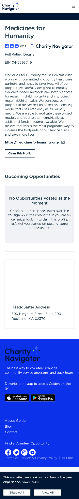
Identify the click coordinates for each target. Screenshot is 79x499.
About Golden (16, 420)
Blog (8, 426)
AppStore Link (17, 398)
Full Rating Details (19, 54)
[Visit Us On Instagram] (24, 452)
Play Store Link (43, 398)
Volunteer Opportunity (32, 443)
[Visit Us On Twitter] (16, 452)
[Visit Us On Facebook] (8, 452)
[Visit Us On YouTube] (32, 452)
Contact (11, 432)
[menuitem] (9, 6)
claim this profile (55, 219)
